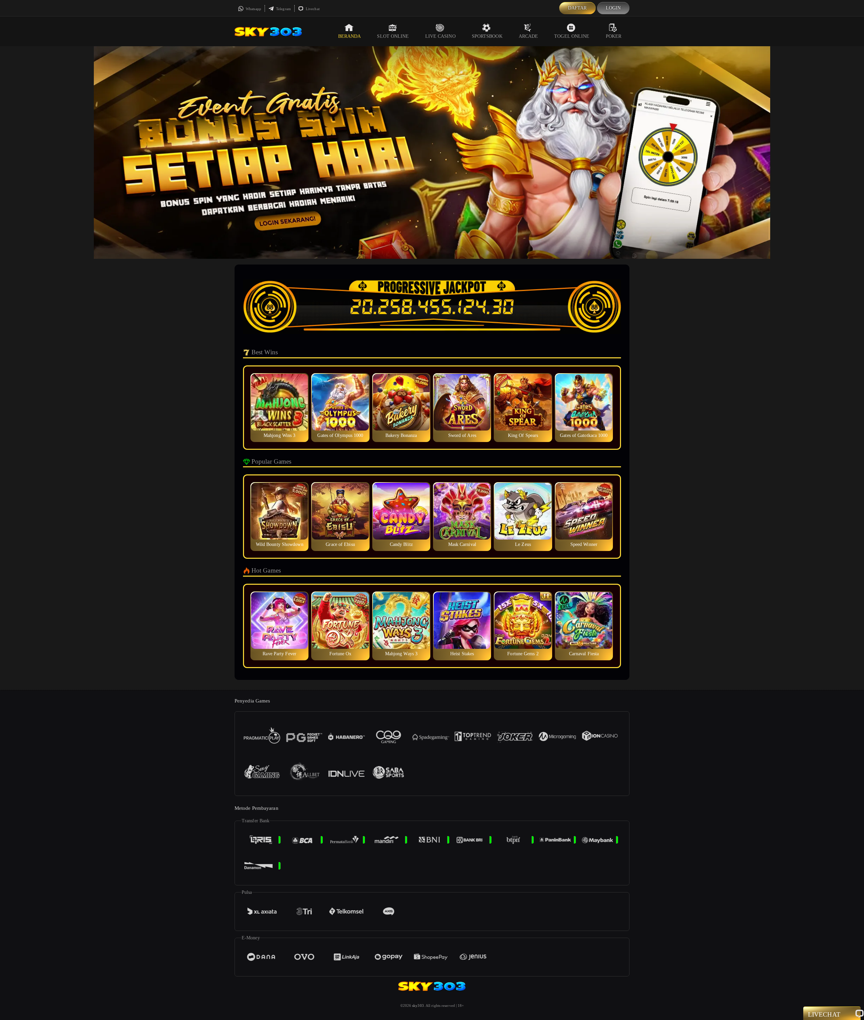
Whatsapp (253, 9)
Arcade (528, 36)
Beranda (349, 36)
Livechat (312, 9)
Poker (614, 36)
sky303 (418, 1005)
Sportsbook (487, 36)
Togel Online (571, 36)
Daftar (577, 7)
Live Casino (440, 36)
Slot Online (393, 36)
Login (613, 7)
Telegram (283, 9)
